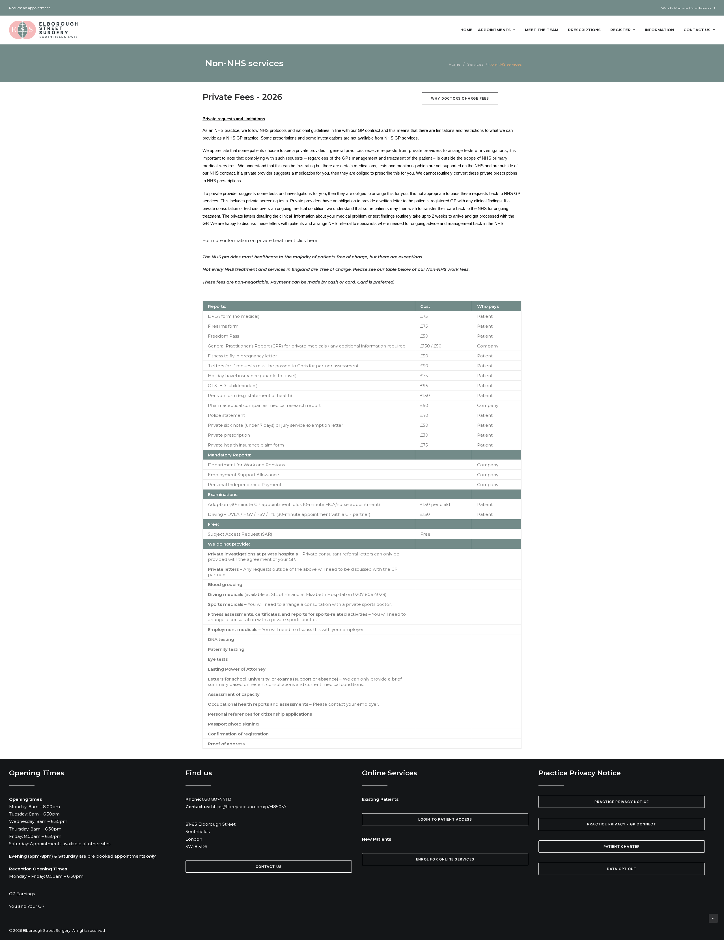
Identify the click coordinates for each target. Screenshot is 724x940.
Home (466, 29)
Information (659, 29)
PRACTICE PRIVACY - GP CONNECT (621, 824)
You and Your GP (26, 906)
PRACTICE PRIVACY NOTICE (621, 802)
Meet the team (541, 29)
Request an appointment (29, 8)
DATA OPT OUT (621, 869)
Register (620, 29)
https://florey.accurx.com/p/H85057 (248, 806)
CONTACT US (269, 866)
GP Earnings (22, 893)
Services (475, 64)
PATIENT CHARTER (622, 846)
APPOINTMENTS (494, 29)
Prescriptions (584, 29)
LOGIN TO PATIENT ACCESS (445, 819)
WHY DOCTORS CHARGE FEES (460, 98)
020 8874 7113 (217, 799)
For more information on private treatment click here (259, 240)
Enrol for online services (445, 859)
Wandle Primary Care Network (686, 8)
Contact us (697, 29)
